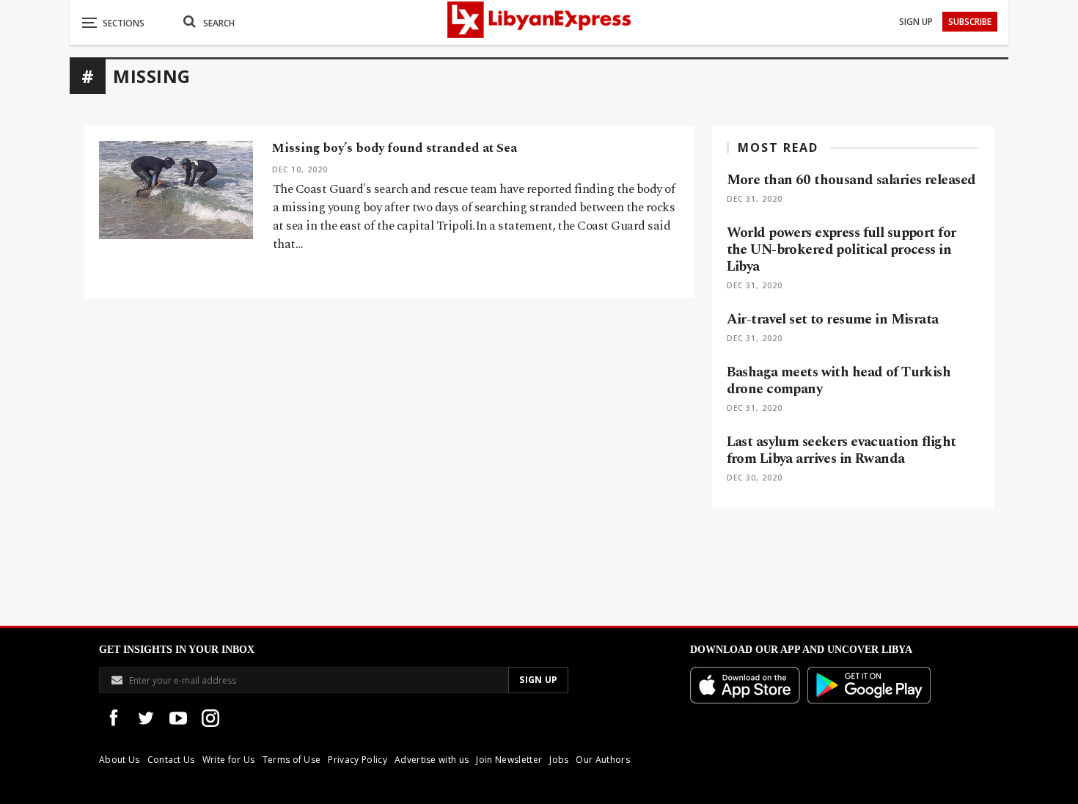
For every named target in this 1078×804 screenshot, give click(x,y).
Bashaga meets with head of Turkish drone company (839, 381)
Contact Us (171, 759)
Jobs (558, 759)
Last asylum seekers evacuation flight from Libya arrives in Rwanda (841, 450)
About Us (119, 759)
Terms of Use (292, 759)
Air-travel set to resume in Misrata (833, 319)
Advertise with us (432, 759)
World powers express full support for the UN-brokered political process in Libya (841, 249)
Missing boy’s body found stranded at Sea (394, 148)
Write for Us (228, 759)
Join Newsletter (509, 759)
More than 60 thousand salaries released (851, 180)
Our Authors (603, 759)
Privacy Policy (357, 759)
